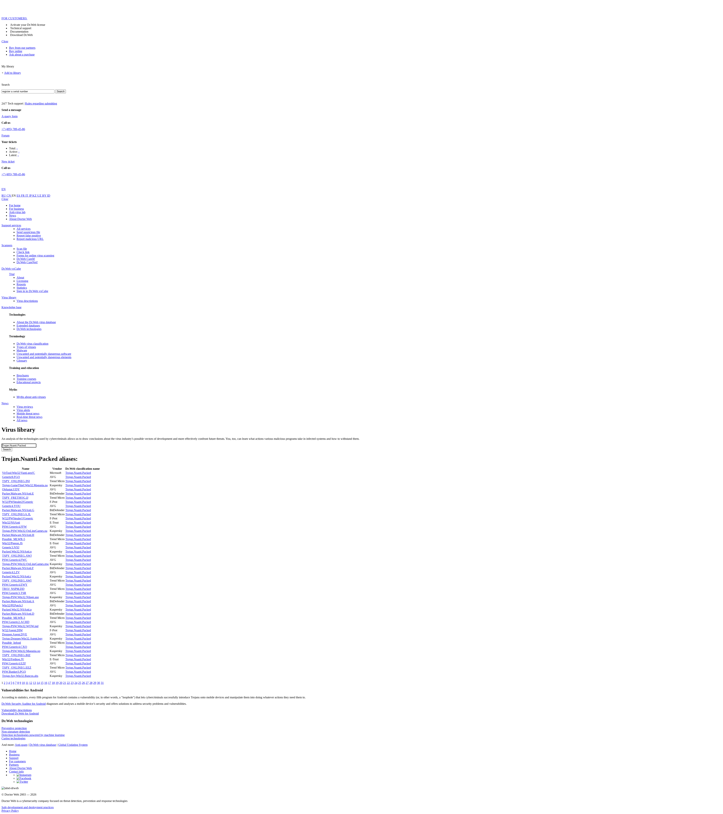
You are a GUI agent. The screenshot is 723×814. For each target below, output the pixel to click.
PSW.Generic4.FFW (14, 526)
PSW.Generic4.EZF (14, 663)
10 (23, 682)
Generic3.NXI (10, 547)
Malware (22, 350)
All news (22, 420)
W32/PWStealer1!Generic (17, 518)
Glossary (22, 360)
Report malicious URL (30, 239)
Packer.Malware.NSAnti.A (18, 601)
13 (34, 682)
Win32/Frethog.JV (13, 659)
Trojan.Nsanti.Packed (78, 472)
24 (75, 682)
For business (16, 208)
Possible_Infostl (11, 642)
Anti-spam (21, 744)
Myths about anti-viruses (31, 397)
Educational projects (29, 382)
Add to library (12, 72)
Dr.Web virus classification (32, 343)
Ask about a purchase (22, 54)
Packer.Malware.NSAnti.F (18, 568)
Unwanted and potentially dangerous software (44, 353)
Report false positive (29, 235)
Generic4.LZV (11, 572)
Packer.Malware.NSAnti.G (18, 510)
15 (41, 682)
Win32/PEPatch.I (12, 605)
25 (79, 682)
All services (24, 228)
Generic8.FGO (11, 477)
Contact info (16, 771)
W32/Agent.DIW (12, 630)
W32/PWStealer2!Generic (17, 501)
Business (14, 754)
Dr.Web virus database (42, 744)
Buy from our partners (22, 47)
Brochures (23, 375)
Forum (5, 135)
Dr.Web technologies (29, 329)
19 (57, 682)
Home (12, 751)
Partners (14, 764)
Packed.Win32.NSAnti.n (17, 551)
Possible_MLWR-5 (13, 539)
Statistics (22, 287)
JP (30, 195)
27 (87, 682)
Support (13, 758)
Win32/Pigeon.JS (12, 543)
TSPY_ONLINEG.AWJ (17, 555)
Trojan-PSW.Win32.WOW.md (20, 626)
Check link (23, 252)
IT (27, 195)
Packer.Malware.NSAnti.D (18, 613)
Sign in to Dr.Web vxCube (32, 291)
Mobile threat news (28, 413)
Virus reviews (25, 406)
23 (72, 682)
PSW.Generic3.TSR (14, 593)
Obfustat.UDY (11, 489)
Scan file (22, 248)
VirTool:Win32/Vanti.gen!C (18, 472)
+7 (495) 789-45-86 (13, 129)
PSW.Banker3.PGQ (14, 671)
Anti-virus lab (17, 212)
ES (19, 195)
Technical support (20, 28)
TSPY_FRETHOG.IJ (15, 497)
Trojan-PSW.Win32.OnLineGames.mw (25, 564)
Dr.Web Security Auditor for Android (24, 703)
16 (45, 682)
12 (30, 682)
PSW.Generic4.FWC (14, 559)
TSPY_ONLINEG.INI (16, 481)
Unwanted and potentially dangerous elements (44, 357)
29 (94, 682)
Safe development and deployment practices (28, 807)
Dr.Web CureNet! (27, 262)
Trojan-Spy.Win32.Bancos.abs (20, 675)
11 (27, 682)
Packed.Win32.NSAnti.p (17, 609)
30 (98, 682)
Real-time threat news (29, 416)
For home (15, 205)
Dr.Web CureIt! (26, 258)
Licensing (22, 281)
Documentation (19, 31)
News (12, 215)
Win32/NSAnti (11, 522)
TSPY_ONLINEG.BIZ (16, 655)
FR (23, 195)
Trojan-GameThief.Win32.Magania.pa (25, 485)
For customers (17, 761)
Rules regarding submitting (41, 103)
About (20, 277)
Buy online (15, 51)
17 (49, 682)
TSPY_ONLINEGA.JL (16, 514)
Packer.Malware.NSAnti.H (18, 535)
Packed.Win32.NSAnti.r (16, 576)
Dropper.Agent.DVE (14, 634)
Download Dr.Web (21, 35)
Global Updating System (73, 744)
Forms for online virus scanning (35, 255)
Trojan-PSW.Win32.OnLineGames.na (24, 530)
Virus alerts (23, 410)
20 (60, 682)
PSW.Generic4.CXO (14, 646)
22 (68, 682)
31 (102, 682)
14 (38, 682)
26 (83, 682)
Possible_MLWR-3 (13, 617)
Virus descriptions (27, 300)
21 (64, 682)
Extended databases (28, 325)
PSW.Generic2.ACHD (15, 622)
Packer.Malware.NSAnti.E (18, 493)
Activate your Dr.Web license (27, 24)
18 (53, 682)
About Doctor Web (20, 219)
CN (9, 195)
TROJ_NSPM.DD (13, 588)
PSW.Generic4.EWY (14, 584)
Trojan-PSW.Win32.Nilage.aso (20, 597)
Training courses (26, 378)
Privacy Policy (10, 810)
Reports (21, 284)
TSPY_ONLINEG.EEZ (16, 667)
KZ (34, 195)
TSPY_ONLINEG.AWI (16, 580)
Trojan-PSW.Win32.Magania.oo (21, 651)
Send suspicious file (28, 232)
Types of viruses (26, 347)
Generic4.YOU (11, 506)
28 (90, 682)
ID (48, 195)
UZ (39, 195)
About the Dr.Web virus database (36, 322)
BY (44, 195)
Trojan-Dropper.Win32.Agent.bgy (22, 638)
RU (4, 195)
